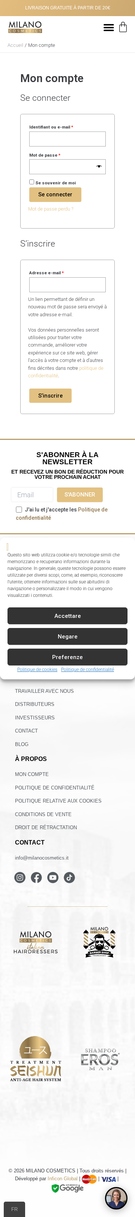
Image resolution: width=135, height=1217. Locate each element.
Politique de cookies (37, 670)
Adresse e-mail (57, 272)
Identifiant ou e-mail (62, 126)
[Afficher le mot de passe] (99, 167)
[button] (108, 27)
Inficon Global (63, 1179)
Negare (68, 636)
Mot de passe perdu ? (51, 209)
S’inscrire (50, 395)
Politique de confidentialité (87, 670)
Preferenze (67, 657)
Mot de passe (56, 154)
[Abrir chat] (116, 1198)
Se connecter (55, 194)
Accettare (67, 616)
